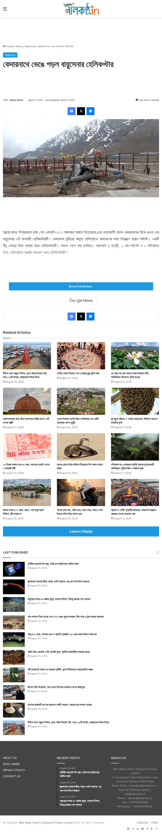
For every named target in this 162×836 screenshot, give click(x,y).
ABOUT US (10, 757)
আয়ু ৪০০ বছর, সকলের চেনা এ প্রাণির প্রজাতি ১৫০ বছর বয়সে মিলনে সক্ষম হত (62, 634)
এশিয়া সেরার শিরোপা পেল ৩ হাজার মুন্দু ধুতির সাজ (78, 373)
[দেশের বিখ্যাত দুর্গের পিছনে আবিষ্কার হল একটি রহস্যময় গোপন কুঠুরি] (81, 401)
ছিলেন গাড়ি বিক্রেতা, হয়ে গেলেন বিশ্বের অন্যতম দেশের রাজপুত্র (56, 687)
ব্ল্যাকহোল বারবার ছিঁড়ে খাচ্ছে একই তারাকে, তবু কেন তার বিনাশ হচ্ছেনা (58, 581)
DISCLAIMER (11, 764)
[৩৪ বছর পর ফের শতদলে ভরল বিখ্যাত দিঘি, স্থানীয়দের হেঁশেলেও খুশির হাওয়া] (135, 355)
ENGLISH (142, 822)
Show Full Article (80, 286)
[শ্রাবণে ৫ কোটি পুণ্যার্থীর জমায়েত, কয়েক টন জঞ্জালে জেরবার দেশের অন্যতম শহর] (135, 492)
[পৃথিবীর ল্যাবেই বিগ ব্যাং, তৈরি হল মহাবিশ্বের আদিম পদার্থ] (14, 569)
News (19, 46)
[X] (81, 111)
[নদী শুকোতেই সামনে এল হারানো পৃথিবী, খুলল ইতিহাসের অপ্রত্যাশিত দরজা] (14, 674)
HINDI (154, 822)
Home (9, 46)
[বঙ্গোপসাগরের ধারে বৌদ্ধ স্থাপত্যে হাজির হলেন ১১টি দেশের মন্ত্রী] (27, 401)
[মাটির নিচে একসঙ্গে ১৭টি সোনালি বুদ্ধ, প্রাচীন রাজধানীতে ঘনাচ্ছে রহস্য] (14, 657)
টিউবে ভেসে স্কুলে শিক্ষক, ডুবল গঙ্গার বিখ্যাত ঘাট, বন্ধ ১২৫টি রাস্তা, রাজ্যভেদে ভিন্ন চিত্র (68, 722)
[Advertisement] (81, 30)
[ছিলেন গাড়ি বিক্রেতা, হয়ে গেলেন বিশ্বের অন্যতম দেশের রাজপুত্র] (14, 692)
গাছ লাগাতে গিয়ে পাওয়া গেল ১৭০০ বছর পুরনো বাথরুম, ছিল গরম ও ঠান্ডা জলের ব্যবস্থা (66, 616)
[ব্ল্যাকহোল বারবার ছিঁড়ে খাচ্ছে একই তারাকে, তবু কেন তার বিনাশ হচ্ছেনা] (14, 586)
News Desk (16, 100)
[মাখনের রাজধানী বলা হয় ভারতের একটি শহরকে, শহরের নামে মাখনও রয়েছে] (14, 710)
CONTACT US (12, 776)
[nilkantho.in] (81, 9)
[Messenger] (90, 111)
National (30, 46)
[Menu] (5, 10)
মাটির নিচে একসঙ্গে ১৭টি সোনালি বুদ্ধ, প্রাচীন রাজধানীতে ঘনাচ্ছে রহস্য (59, 651)
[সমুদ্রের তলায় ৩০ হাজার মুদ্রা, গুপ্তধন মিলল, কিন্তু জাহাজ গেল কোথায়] (14, 604)
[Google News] (81, 300)
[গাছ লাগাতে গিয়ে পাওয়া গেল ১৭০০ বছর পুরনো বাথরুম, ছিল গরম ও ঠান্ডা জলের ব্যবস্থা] (14, 622)
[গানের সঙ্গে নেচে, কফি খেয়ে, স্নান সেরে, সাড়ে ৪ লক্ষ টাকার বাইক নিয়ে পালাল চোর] (81, 492)
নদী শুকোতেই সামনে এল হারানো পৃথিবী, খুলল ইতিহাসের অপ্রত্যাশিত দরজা (60, 669)
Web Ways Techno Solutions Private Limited (46, 822)
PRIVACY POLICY (14, 770)
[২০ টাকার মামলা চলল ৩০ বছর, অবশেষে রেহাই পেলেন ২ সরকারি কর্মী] (27, 446)
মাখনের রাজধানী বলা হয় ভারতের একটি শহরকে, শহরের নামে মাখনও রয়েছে (60, 704)
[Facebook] (71, 111)
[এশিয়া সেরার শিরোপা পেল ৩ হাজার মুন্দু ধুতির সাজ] (81, 355)
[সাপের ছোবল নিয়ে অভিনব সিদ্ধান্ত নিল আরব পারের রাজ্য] (81, 446)
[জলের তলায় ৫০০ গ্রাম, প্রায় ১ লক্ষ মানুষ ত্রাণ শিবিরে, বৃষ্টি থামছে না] (27, 492)
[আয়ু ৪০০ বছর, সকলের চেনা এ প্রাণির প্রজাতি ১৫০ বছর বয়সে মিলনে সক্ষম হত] (14, 639)
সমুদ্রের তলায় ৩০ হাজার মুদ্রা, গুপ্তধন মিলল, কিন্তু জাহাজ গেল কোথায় (59, 599)
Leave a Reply (81, 531)
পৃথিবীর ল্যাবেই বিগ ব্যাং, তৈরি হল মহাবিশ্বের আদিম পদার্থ (53, 563)
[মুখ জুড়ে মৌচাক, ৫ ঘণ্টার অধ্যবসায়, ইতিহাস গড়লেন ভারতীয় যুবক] (135, 401)
